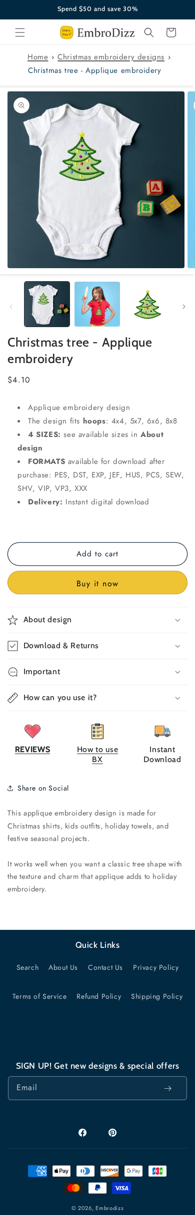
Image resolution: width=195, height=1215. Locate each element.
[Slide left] (11, 307)
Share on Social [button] (43, 788)
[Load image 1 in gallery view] (47, 304)
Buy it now (97, 583)
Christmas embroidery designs (111, 56)
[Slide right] (184, 307)
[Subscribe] (167, 1088)
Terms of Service (39, 996)
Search (27, 967)
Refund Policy (98, 996)
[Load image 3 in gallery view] (147, 304)
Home (38, 56)
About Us (63, 967)
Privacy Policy (155, 967)
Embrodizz (110, 1208)
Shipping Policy (156, 996)
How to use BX (97, 754)
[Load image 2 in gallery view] (97, 304)
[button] (20, 32)
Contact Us (105, 967)
